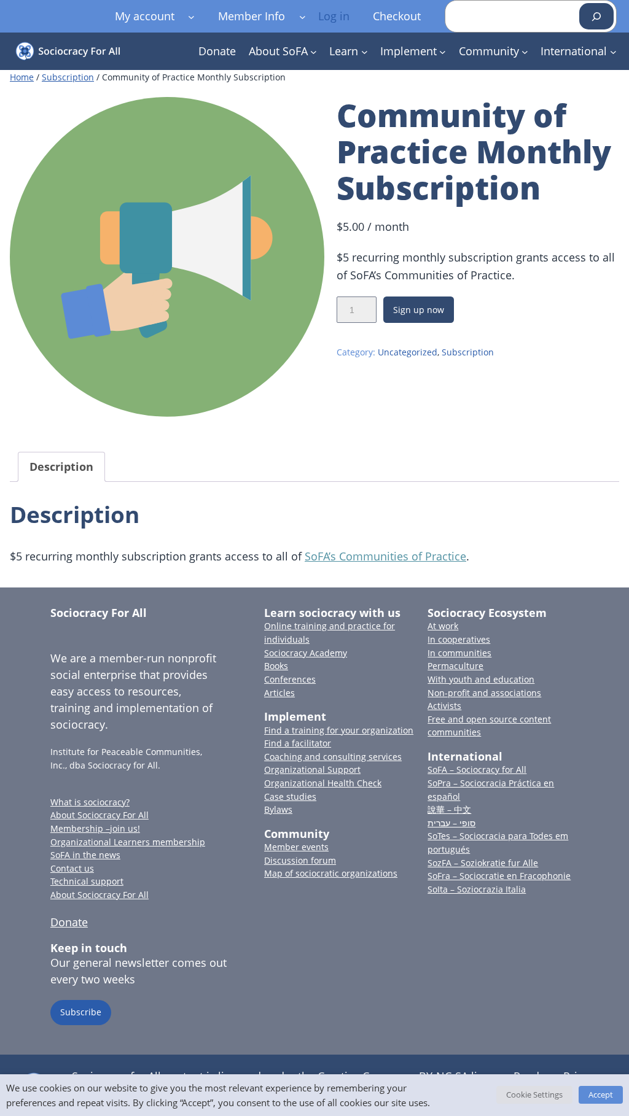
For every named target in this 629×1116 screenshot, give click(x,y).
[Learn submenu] (364, 51)
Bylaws (278, 809)
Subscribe (80, 1012)
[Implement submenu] (442, 51)
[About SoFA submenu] (313, 51)
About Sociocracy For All (99, 815)
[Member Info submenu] (302, 16)
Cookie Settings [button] (534, 1094)
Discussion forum (300, 860)
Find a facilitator (297, 743)
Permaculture (455, 666)
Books (276, 666)
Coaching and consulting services (333, 756)
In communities (459, 653)
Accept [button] (600, 1094)
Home (22, 77)
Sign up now (418, 310)
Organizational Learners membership (127, 842)
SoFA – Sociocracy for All (477, 769)
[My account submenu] (191, 16)
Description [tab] (61, 466)
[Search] (596, 16)
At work (443, 626)
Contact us (72, 868)
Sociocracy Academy (305, 653)
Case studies (290, 796)
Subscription (68, 77)
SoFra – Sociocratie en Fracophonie (499, 876)
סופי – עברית (451, 823)
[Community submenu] (525, 51)
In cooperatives (459, 639)
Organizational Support (312, 769)
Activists (444, 705)
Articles (279, 693)
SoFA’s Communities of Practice (385, 556)
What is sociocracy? (90, 802)
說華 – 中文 (449, 809)
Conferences (290, 679)
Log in (334, 16)
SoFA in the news (85, 855)
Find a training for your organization (338, 730)
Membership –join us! (95, 828)
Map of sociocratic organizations (330, 873)
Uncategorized (407, 352)
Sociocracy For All (98, 612)
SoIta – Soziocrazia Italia (477, 889)
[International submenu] (613, 51)
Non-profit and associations (484, 693)
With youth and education (481, 679)
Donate (69, 922)
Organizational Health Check (322, 783)
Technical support (86, 881)
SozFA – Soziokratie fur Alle (483, 863)
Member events (296, 847)
